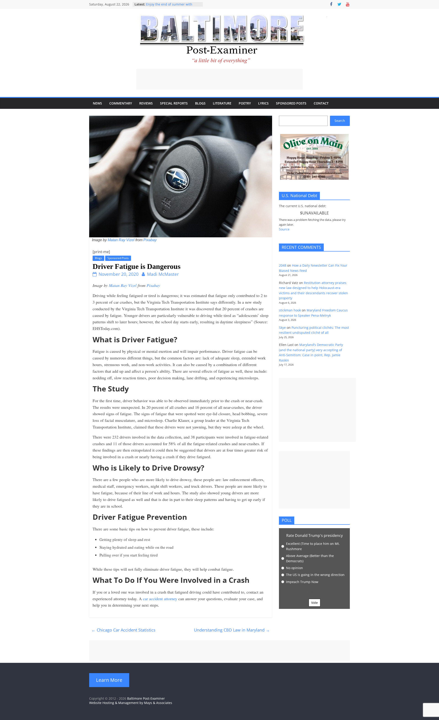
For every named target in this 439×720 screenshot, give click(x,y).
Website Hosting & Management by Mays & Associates (130, 703)
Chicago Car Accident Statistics (123, 630)
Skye (282, 327)
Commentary (120, 103)
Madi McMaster (163, 274)
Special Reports (174, 103)
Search (340, 120)
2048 (282, 265)
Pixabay (150, 240)
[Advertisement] (219, 79)
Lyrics (263, 103)
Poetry (245, 103)
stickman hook (290, 310)
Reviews (146, 103)
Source (284, 229)
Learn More (109, 680)
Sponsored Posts (291, 103)
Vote (314, 602)
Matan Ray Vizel (121, 240)
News (97, 103)
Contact (321, 103)
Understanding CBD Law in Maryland (232, 630)
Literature (222, 103)
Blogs (200, 103)
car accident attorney (160, 598)
